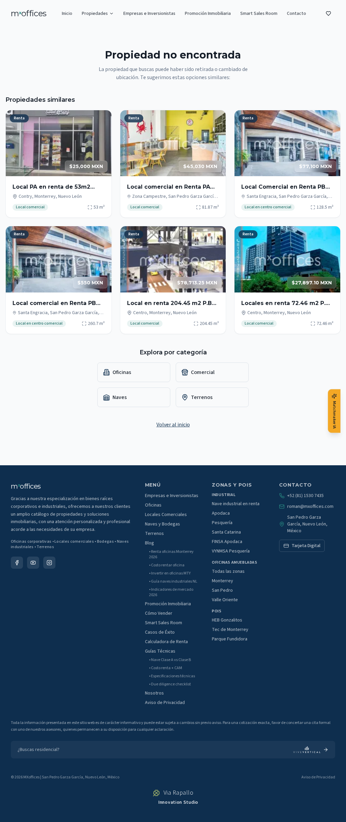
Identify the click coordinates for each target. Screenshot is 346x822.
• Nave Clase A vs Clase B (170, 660)
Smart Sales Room (258, 13)
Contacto (296, 13)
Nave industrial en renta (236, 503)
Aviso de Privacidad (165, 702)
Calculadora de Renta (166, 641)
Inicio (67, 13)
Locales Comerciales (166, 514)
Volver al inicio (173, 424)
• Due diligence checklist (170, 684)
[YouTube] (33, 563)
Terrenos (154, 533)
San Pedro (222, 590)
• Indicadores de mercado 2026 (171, 592)
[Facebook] (17, 563)
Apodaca (221, 513)
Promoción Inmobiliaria (208, 13)
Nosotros (154, 693)
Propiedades (95, 13)
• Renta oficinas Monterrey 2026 (171, 554)
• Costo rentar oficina (166, 565)
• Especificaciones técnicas (172, 676)
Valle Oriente (225, 599)
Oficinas (153, 505)
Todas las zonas (228, 571)
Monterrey (222, 581)
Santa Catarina (226, 532)
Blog (149, 543)
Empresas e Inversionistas (149, 13)
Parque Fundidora (229, 639)
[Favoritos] (328, 13)
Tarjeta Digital (306, 545)
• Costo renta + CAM (165, 668)
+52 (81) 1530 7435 (305, 495)
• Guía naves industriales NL (173, 581)
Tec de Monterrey (230, 629)
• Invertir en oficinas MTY (170, 573)
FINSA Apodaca (227, 541)
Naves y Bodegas (162, 524)
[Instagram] (49, 563)
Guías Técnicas (160, 651)
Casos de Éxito (160, 632)
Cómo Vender (158, 613)
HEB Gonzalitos (227, 620)
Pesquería (222, 522)
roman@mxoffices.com (310, 506)
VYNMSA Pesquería (231, 551)
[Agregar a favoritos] (102, 119)
